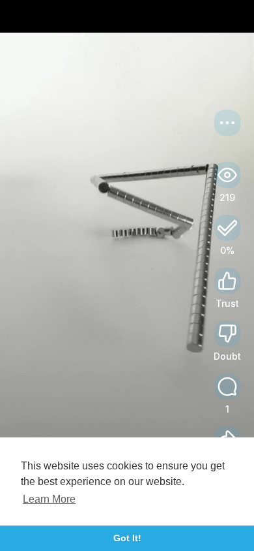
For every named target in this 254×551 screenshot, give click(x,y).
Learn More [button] (49, 499)
